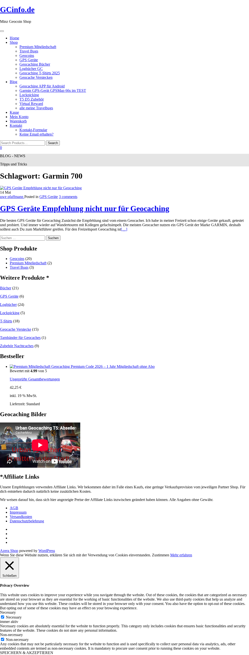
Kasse (14, 112)
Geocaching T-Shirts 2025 (39, 73)
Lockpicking (29, 95)
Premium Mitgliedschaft (37, 47)
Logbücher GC (31, 69)
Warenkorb (18, 121)
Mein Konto (19, 117)
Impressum (18, 512)
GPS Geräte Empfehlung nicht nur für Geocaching (84, 208)
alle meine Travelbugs (36, 108)
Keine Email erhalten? (36, 134)
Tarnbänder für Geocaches (20, 338)
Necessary (14, 617)
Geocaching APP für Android (42, 86)
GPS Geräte (28, 60)
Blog (13, 82)
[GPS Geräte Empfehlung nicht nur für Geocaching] (41, 188)
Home (14, 38)
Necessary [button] (8, 612)
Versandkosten (21, 517)
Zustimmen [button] (160, 555)
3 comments (68, 197)
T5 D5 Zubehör (31, 99)
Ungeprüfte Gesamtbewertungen (35, 379)
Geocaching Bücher (34, 64)
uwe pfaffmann (12, 197)
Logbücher (8, 304)
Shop (14, 42)
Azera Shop (9, 551)
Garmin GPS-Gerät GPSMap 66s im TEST (52, 90)
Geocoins (26, 55)
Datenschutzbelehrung (27, 521)
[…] (124, 229)
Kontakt (16, 125)
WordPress (46, 551)
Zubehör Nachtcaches (17, 346)
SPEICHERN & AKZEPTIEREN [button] (26, 653)
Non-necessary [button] (11, 635)
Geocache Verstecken (36, 77)
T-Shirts (6, 321)
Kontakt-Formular (33, 130)
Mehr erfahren (181, 555)
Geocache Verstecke (15, 329)
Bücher (5, 288)
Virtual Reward (31, 104)
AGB (14, 508)
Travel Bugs (28, 51)
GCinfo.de (17, 9)
